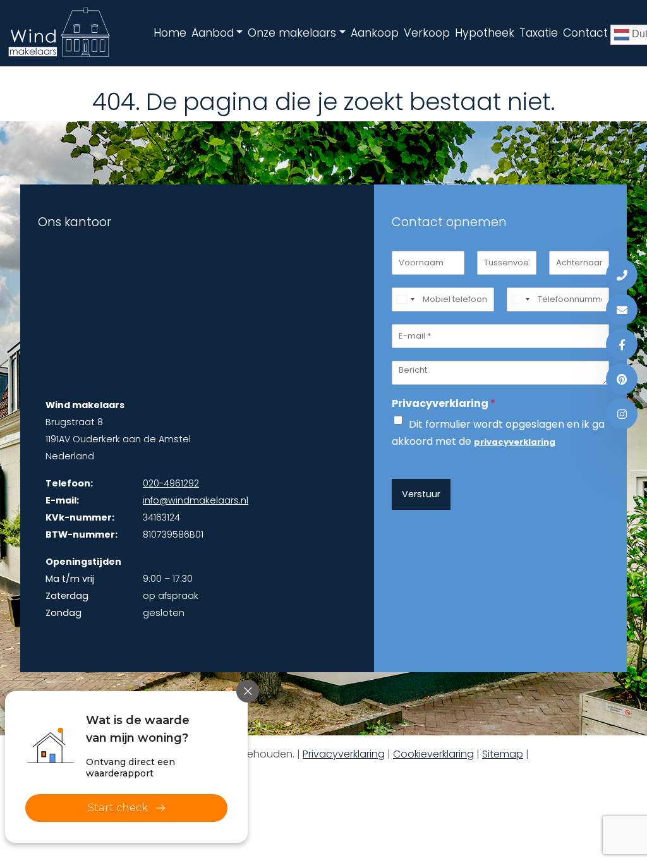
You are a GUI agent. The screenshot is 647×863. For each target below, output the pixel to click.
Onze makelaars (292, 32)
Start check (118, 808)
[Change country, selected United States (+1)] (405, 299)
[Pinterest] (622, 379)
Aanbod (212, 32)
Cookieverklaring (433, 754)
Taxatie (538, 32)
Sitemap (502, 754)
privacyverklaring (514, 442)
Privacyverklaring (443, 404)
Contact (585, 32)
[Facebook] (622, 344)
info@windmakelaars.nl (195, 500)
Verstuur (421, 494)
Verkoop (427, 32)
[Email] (622, 309)
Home (170, 32)
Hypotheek (484, 32)
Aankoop (375, 32)
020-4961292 (171, 483)
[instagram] (622, 414)
